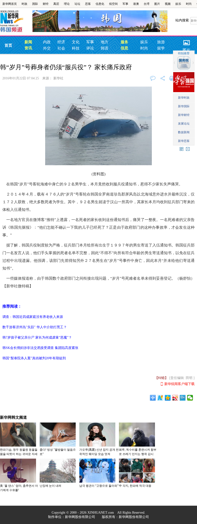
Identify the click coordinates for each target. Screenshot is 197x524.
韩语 (104, 48)
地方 (104, 42)
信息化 (100, 4)
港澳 (136, 4)
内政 (47, 42)
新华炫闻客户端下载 (179, 384)
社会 (61, 48)
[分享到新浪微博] (175, 398)
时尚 (189, 4)
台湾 (146, 4)
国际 (35, 4)
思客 (88, 4)
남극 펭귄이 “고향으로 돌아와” (98, 485)
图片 (157, 4)
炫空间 (113, 4)
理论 (67, 4)
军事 (125, 4)
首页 (8, 45)
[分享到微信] (190, 398)
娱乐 (178, 4)
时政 (24, 4)
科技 (76, 48)
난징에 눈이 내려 (50, 485)
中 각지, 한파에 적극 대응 (135, 485)
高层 (56, 4)
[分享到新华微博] (160, 398)
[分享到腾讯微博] (183, 398)
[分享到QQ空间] (168, 398)
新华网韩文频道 (13, 417)
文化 (76, 42)
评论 (90, 48)
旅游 (161, 42)
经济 (61, 42)
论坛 (77, 4)
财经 (46, 4)
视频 (168, 4)
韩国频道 (16, 21)
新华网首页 (9, 4)
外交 (47, 48)
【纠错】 (161, 378)
